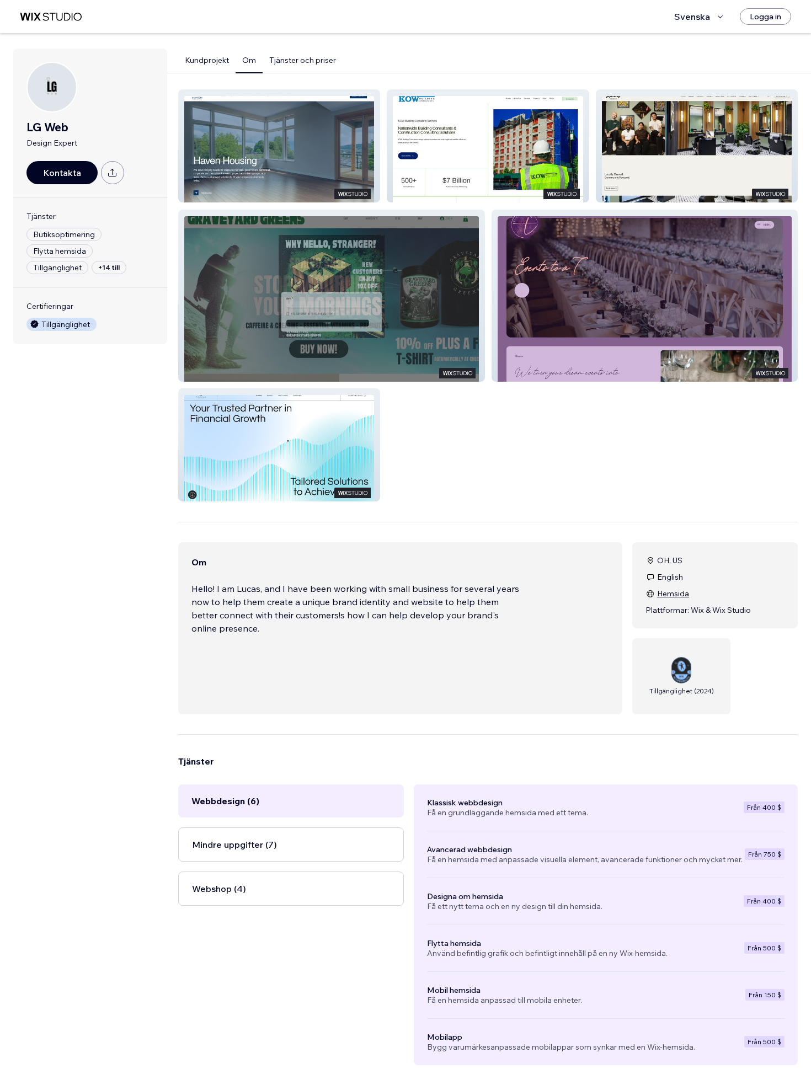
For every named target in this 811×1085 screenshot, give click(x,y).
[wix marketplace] (51, 16)
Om (249, 60)
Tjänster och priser (302, 60)
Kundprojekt (207, 60)
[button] (279, 145)
